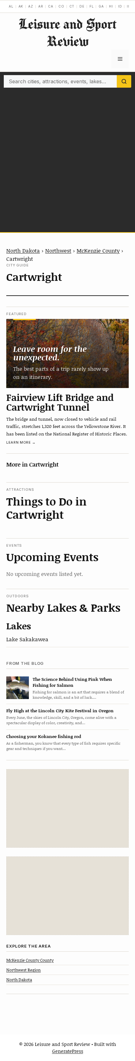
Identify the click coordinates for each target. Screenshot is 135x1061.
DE (81, 6)
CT (72, 6)
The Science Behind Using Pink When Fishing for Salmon (72, 682)
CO (61, 6)
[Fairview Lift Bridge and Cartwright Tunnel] (67, 353)
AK (21, 6)
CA (50, 6)
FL (91, 6)
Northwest (58, 250)
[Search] (124, 81)
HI (111, 6)
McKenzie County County (30, 960)
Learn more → (21, 442)
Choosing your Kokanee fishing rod (43, 736)
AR (40, 6)
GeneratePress (67, 1050)
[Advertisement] (67, 158)
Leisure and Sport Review (67, 32)
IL (128, 6)
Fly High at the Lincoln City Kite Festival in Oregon (60, 710)
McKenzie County (98, 250)
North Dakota (23, 250)
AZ (30, 6)
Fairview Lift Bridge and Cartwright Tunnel (60, 402)
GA (101, 6)
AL (11, 6)
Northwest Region (23, 970)
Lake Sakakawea (27, 639)
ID (120, 6)
